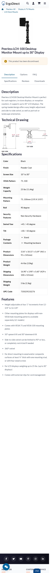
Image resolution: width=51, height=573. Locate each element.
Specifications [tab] (10, 81)
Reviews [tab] (25, 81)
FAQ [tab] (35, 74)
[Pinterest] (28, 558)
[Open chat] (6, 566)
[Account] (33, 3)
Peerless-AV (11, 9)
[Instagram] (35, 558)
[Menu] (44, 3)
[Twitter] (13, 558)
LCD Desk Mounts (11, 12)
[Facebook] (6, 558)
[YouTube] (21, 558)
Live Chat (37, 571)
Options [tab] (23, 74)
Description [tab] (9, 74)
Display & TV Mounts (26, 9)
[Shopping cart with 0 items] (39, 3)
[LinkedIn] (43, 558)
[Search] (27, 3)
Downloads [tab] (40, 81)
